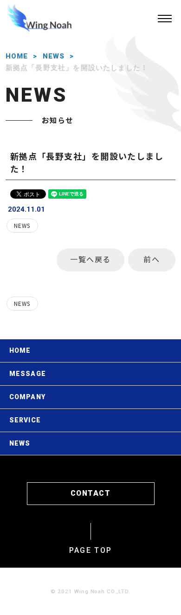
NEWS (54, 56)
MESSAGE (27, 373)
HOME (17, 56)
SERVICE (25, 420)
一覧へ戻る (90, 259)
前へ (151, 259)
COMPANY (27, 397)
